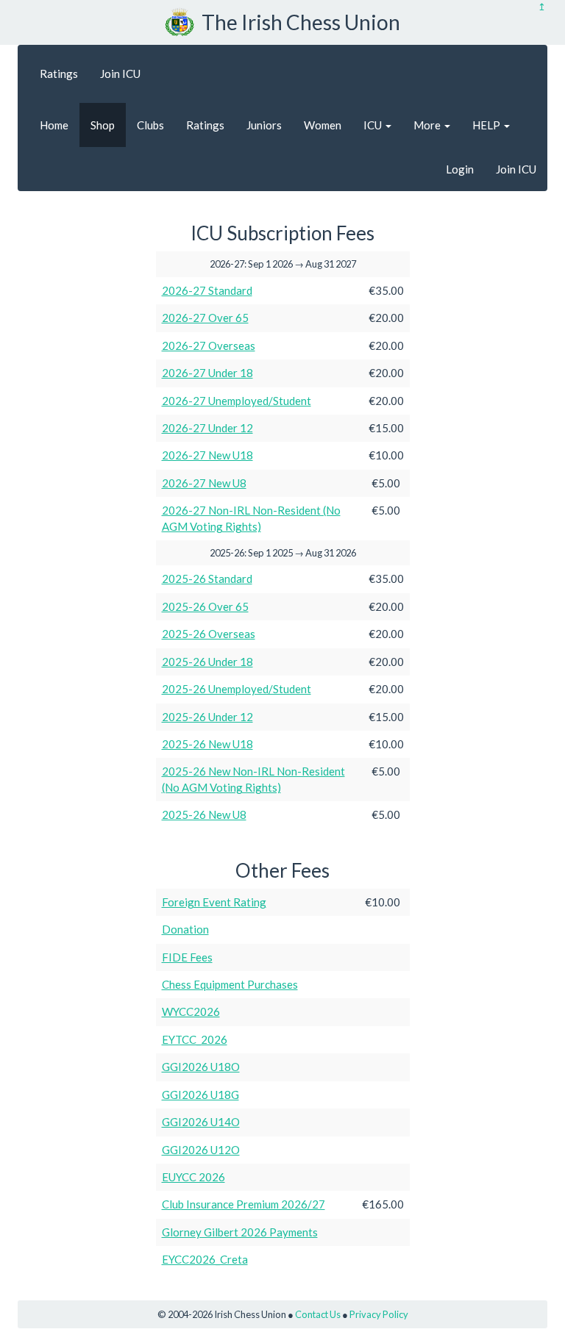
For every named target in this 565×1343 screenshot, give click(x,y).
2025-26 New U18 (207, 744)
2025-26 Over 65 (205, 606)
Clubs (150, 125)
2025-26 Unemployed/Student (236, 688)
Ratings (59, 73)
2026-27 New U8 (204, 483)
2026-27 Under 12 (207, 427)
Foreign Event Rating (214, 902)
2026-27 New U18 (207, 455)
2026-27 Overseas (208, 345)
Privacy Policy (378, 1314)
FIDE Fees (187, 957)
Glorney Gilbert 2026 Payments (240, 1232)
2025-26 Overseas (208, 633)
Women (322, 125)
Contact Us (318, 1314)
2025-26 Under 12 (207, 716)
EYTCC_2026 (194, 1039)
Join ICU (120, 73)
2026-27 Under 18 (207, 372)
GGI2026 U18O (201, 1066)
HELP (487, 125)
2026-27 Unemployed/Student (236, 400)
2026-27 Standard (207, 290)
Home (54, 125)
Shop (102, 125)
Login (460, 169)
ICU (373, 125)
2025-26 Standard (207, 578)
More (428, 125)
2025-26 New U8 (204, 814)
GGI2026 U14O (201, 1121)
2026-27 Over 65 (205, 317)
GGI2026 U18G (200, 1094)
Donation (185, 929)
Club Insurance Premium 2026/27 (243, 1204)
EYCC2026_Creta (205, 1259)
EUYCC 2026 (193, 1176)
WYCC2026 (191, 1011)
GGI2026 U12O (201, 1149)
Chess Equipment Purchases (230, 984)
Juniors (264, 125)
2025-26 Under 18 (207, 661)
